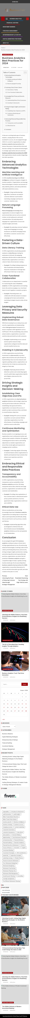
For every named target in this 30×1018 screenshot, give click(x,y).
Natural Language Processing (14, 83)
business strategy (7, 824)
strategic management (8, 878)
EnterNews (16, 1016)
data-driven (20, 832)
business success (18, 824)
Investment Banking (9, 27)
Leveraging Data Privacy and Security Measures (14, 97)
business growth (7, 822)
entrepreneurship (7, 840)
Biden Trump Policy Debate (10, 819)
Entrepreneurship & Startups (12, 35)
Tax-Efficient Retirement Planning (11, 881)
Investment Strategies (8, 852)
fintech (23, 845)
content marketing (19, 827)
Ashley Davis (6, 67)
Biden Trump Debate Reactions (11, 816)
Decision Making (16, 834)
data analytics (6, 834)
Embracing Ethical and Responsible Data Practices (15, 119)
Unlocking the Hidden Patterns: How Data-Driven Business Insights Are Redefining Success (15, 616)
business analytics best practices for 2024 (14, 153)
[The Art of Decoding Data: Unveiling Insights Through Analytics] (15, 632)
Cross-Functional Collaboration (14, 92)
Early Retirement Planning (19, 837)
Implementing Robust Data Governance (16, 100)
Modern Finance (19, 858)
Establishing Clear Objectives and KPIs (16, 110)
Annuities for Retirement (17, 811)
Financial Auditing (12, 23)
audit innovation (7, 814)
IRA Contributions (21, 852)
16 (26, 704)
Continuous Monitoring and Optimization (13, 114)
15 (22, 704)
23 (26, 707)
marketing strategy (8, 858)
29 (22, 711)
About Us (6, 43)
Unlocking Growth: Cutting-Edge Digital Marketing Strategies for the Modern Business (13, 759)
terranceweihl (6, 892)
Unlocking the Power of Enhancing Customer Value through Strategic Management (8, 580)
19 (11, 707)
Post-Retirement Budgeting (10, 863)
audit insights (17, 814)
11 (7, 704)
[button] (6, 19)
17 (4, 707)
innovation (16, 847)
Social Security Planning (9, 876)
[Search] (25, 18)
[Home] (3, 18)
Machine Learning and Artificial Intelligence (14, 80)
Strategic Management (10, 31)
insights (24, 847)
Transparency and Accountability (15, 123)
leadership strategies (16, 855)
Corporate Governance (9, 829)
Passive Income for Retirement (11, 860)
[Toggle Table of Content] (24, 72)
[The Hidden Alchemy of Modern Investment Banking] (15, 994)
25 (7, 711)
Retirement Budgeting (8, 865)
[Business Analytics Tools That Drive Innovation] (15, 661)
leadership (5, 855)
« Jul (3, 719)
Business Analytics (16, 19)
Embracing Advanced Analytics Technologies (13, 76)
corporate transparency (9, 832)
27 (15, 711)
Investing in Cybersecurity (13, 103)
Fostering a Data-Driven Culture (13, 87)
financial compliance (19, 842)
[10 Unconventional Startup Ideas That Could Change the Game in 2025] (15, 936)
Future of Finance (7, 847)
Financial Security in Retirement (11, 845)
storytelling (20, 876)
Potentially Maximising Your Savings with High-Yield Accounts (21, 579)
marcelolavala (6, 890)
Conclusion (8, 129)
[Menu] (6, 19)
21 (18, 707)
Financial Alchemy (18, 840)
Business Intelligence (19, 822)
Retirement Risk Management (10, 873)
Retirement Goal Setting (9, 868)
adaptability (6, 811)
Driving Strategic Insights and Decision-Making (15, 107)
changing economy (7, 827)
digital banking (6, 837)
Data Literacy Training (12, 89)
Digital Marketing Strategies (12, 39)
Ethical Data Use (11, 125)
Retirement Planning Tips (9, 871)
